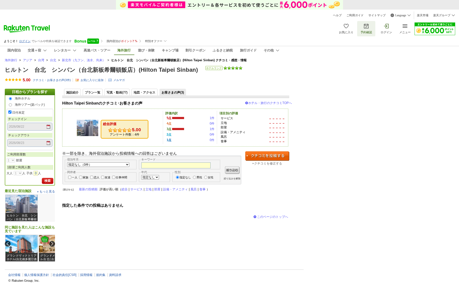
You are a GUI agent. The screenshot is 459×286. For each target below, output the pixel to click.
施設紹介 (72, 92)
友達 (107, 177)
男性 (199, 177)
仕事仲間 (121, 177)
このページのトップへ (272, 217)
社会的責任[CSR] (64, 275)
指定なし (185, 177)
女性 (210, 177)
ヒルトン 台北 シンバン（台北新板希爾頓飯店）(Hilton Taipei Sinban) (101, 69)
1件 (212, 118)
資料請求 (115, 275)
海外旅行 (11, 60)
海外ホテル (22, 98)
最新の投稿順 (88, 189)
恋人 (96, 177)
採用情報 (86, 275)
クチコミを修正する (268, 163)
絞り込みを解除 (232, 178)
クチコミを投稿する (267, 156)
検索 (47, 180)
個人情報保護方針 (36, 275)
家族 (85, 177)
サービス (136, 189)
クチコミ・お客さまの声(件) (52, 80)
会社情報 (14, 275)
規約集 (100, 275)
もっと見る (47, 191)
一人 (74, 177)
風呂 (194, 189)
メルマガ (119, 80)
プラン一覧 (92, 92)
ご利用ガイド (355, 15)
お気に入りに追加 (92, 80)
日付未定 (18, 112)
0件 (212, 123)
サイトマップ (377, 15)
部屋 (157, 189)
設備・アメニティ (175, 189)
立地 (148, 189)
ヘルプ (337, 15)
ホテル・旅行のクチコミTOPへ (270, 103)
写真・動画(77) (117, 92)
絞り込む (232, 170)
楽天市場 (422, 15)
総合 (124, 189)
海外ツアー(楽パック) (30, 104)
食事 (202, 189)
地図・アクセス (144, 92)
